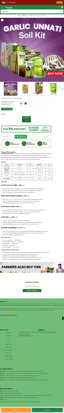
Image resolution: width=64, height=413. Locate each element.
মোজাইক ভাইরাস (34, 371)
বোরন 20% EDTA (33, 395)
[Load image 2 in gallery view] (24, 89)
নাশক (14, 390)
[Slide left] (1, 89)
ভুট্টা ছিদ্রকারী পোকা (18, 377)
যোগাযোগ (8, 338)
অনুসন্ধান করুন (8, 332)
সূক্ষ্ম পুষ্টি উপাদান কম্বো (31, 401)
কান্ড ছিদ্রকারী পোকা (32, 375)
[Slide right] (62, 89)
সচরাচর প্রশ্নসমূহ (9, 359)
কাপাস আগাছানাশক (23, 373)
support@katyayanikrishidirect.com (26, 335)
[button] (3, 7)
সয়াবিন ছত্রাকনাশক (18, 379)
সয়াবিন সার (7, 379)
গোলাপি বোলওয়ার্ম (39, 373)
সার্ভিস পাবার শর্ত (8, 353)
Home (19, 15)
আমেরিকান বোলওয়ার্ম (45, 373)
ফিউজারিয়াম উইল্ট (30, 379)
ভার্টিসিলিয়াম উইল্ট (29, 373)
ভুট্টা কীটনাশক (7, 377)
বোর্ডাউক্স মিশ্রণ (17, 393)
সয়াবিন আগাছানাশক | (25, 379)
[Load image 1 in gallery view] (10, 89)
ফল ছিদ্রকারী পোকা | (29, 371)
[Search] (61, 11)
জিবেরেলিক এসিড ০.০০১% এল (25, 395)
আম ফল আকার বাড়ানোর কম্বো (6, 401)
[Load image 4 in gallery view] (53, 89)
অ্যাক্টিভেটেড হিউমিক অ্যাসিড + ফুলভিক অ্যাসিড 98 (11, 395)
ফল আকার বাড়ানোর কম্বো (15, 401)
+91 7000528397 (26, 334)
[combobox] (32, 11)
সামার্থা (21, 393)
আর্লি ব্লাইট (23, 371)
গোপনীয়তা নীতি (8, 347)
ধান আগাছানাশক (17, 375)
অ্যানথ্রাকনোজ (36, 379)
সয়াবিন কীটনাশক (12, 379)
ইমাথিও (8, 390)
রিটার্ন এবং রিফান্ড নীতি (8, 350)
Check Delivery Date (20, 136)
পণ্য (8, 341)
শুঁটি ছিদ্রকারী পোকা (45, 379)
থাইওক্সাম (4, 390)
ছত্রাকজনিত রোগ (40, 371)
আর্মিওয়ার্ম (23, 377)
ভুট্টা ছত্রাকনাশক (12, 377)
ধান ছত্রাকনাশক (12, 375)
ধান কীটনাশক (7, 375)
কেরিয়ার (8, 335)
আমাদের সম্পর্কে (8, 344)
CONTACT (41, 330)
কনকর (9, 393)
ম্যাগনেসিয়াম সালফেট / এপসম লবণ (21, 397)
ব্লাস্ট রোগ (37, 375)
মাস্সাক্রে (5, 399)
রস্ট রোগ (40, 379)
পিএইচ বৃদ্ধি (29, 397)
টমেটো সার (7, 371)
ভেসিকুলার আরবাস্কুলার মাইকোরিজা (46, 395)
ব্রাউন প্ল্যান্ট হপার (26, 375)
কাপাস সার (6, 373)
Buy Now (47, 410)
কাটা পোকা (34, 373)
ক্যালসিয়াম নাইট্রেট (7, 397)
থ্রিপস (21, 375)
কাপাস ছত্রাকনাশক (17, 373)
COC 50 (5, 393)
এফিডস (34, 377)
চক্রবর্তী (11, 390)
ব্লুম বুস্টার (38, 395)
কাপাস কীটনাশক (11, 373)
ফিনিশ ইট (16, 390)
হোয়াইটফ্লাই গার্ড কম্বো (23, 401)
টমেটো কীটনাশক (12, 371)
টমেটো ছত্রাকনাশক (18, 371)
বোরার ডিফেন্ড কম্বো (38, 401)
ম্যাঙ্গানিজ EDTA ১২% (35, 397)
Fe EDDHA (13, 397)
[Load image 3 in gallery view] (39, 89)
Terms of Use (8, 356)
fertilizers (24, 15)
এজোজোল (12, 393)
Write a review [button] (32, 290)
